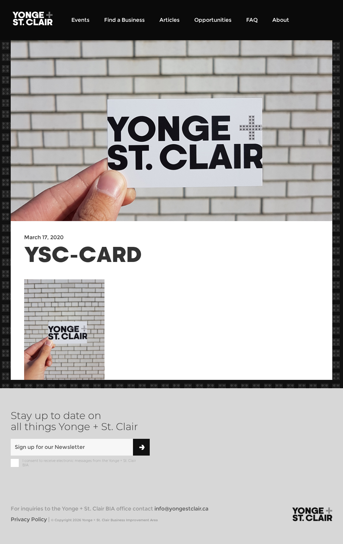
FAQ (252, 20)
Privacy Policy (29, 519)
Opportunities (212, 20)
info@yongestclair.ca (181, 508)
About (280, 20)
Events (80, 20)
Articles (169, 20)
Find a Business (124, 20)
